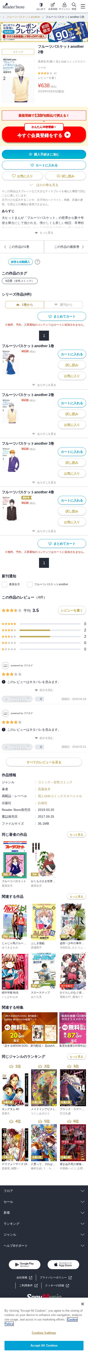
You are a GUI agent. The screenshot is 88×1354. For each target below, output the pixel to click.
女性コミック (62, 782)
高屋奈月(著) (45, 61)
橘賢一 (15, 1168)
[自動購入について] (37, 262)
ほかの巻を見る (47, 185)
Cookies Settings (44, 1333)
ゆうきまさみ (10, 947)
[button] (57, 1285)
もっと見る (46, 232)
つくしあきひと (40, 1113)
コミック (18, 51)
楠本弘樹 (36, 1168)
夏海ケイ (77, 996)
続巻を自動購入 (20, 261)
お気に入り (25, 176)
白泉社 (42, 803)
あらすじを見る (46, 385)
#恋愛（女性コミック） (19, 280)
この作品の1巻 (19, 246)
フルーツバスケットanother (23, 17)
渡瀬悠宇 (36, 947)
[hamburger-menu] (83, 6)
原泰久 (6, 1113)
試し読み (68, 176)
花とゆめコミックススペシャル (60, 796)
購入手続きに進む (46, 154)
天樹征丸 (65, 947)
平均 (27, 611)
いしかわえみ (10, 996)
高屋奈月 (14, 584)
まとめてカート (64, 316)
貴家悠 (6, 1168)
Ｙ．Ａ (47, 1168)
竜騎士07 (65, 996)
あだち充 (36, 996)
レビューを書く (47, 77)
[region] (44, 1326)
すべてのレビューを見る (44, 762)
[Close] (83, 1304)
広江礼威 (65, 1113)
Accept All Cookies (43, 1345)
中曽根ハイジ (68, 1168)
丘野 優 (81, 1168)
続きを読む (46, 690)
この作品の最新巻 (66, 246)
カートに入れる (47, 165)
